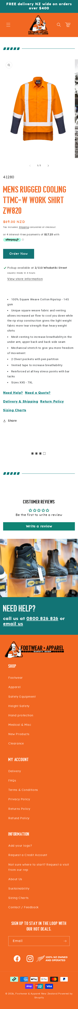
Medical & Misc (19, 724)
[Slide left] (30, 165)
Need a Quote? (38, 392)
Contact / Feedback (23, 907)
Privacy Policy (19, 799)
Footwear (15, 677)
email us (13, 624)
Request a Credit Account (27, 855)
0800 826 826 (42, 618)
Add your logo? (20, 845)
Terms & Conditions (23, 790)
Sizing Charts (14, 410)
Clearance (16, 743)
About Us (15, 879)
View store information (25, 279)
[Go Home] (34, 657)
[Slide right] (48, 165)
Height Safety (19, 706)
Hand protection (20, 715)
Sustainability (18, 888)
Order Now (18, 253)
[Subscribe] (64, 941)
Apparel (14, 687)
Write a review (39, 526)
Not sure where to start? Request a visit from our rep (38, 867)
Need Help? (13, 392)
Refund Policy (19, 818)
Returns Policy (19, 809)
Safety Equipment (22, 696)
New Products (18, 734)
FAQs (12, 780)
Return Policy (52, 401)
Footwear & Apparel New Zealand (36, 994)
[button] (8, 24)
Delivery (14, 771)
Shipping (24, 227)
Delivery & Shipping (20, 401)
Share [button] (12, 420)
